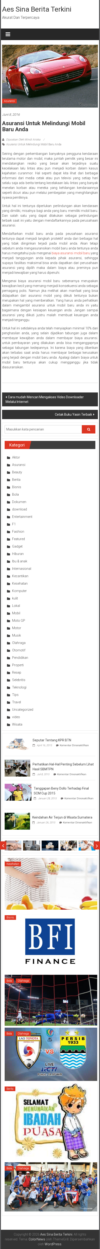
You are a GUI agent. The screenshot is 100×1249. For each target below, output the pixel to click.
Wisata (17, 724)
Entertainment (22, 517)
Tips (15, 695)
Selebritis (18, 680)
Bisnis (16, 487)
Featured (18, 539)
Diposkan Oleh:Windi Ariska (23, 139)
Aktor (16, 457)
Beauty (17, 472)
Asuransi (9, 101)
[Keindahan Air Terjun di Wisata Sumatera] (17, 821)
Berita (16, 479)
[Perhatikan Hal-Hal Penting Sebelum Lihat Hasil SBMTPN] (17, 768)
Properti (18, 665)
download (19, 509)
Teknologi (19, 687)
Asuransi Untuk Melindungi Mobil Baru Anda (33, 144)
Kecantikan (20, 576)
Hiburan (18, 554)
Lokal (16, 606)
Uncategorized (22, 709)
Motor (16, 628)
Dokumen (19, 502)
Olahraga (19, 643)
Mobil (16, 613)
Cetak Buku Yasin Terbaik (73, 414)
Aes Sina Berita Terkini (36, 9)
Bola (15, 494)
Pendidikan (20, 658)
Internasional (21, 568)
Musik (16, 635)
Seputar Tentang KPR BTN (52, 740)
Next (97, 845)
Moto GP (18, 620)
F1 (14, 524)
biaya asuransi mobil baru (71, 253)
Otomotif (18, 650)
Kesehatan (20, 583)
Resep (16, 672)
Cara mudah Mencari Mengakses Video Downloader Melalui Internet (45, 399)
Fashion (18, 531)
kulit (15, 598)
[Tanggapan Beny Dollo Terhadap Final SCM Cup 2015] (18, 792)
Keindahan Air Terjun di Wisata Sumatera (62, 817)
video (16, 717)
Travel (16, 702)
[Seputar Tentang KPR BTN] (17, 744)
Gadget (17, 546)
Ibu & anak (19, 561)
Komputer (19, 591)
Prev (3, 845)
